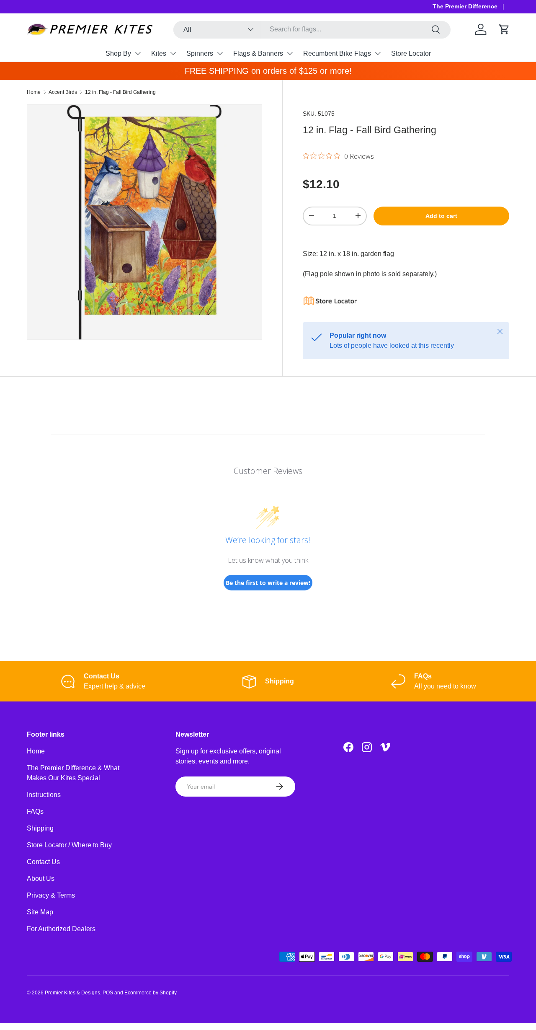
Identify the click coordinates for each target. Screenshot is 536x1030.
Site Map (40, 912)
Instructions (44, 794)
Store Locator (411, 53)
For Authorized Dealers (61, 928)
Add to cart (441, 215)
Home (34, 92)
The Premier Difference (465, 6)
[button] (504, 29)
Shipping (40, 828)
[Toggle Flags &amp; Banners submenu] (290, 53)
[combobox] (312, 29)
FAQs (35, 811)
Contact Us (43, 861)
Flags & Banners (258, 53)
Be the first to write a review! (268, 583)
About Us (40, 878)
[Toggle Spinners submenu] (220, 53)
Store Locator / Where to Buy (69, 845)
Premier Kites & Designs (72, 993)
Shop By (118, 53)
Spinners (199, 53)
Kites (158, 53)
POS (108, 993)
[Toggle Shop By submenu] (138, 53)
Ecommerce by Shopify (150, 993)
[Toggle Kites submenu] (173, 53)
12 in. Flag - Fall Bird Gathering (120, 92)
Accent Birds (63, 92)
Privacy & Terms (51, 895)
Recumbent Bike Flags (337, 53)
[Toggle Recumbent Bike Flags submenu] (378, 53)
